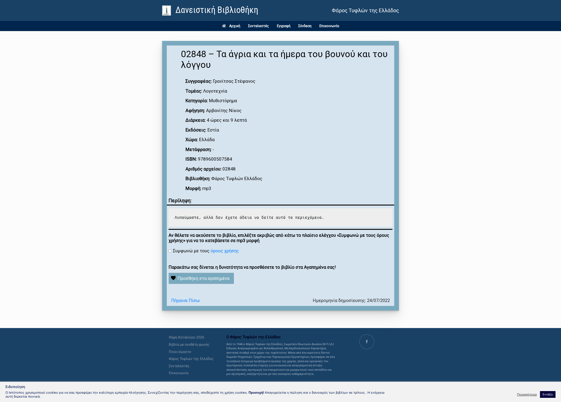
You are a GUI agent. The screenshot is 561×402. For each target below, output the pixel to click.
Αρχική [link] (234, 26)
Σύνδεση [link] (304, 26)
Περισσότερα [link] (527, 395)
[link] (210, 10)
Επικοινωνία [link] (329, 26)
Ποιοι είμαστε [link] (180, 352)
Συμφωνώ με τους (206, 250)
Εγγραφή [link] (283, 26)
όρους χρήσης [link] (225, 250)
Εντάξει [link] (548, 394)
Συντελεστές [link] (258, 26)
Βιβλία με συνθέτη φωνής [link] (189, 344)
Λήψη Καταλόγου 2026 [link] (186, 337)
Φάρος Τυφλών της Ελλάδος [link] (191, 359)
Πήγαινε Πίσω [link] (185, 300)
